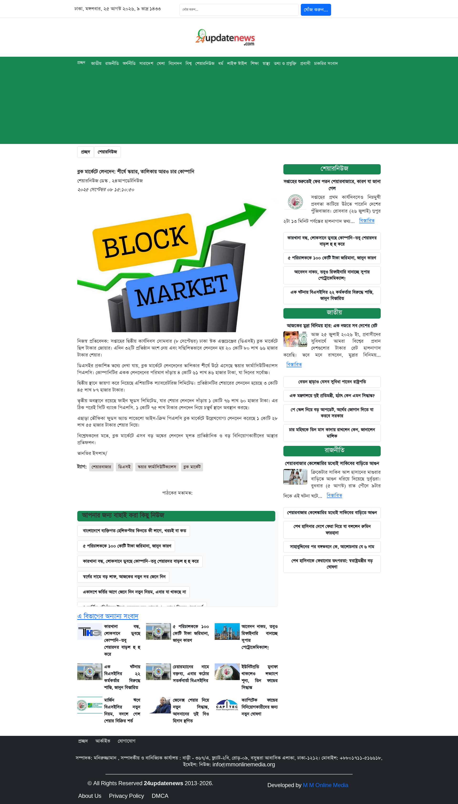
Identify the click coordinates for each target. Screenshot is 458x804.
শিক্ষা (255, 63)
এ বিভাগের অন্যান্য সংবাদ (107, 616)
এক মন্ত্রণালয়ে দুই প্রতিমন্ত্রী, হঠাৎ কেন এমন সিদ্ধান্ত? (332, 396)
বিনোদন (175, 63)
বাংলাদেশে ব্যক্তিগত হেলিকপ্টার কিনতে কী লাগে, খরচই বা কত (134, 531)
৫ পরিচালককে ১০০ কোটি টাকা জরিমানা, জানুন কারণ (127, 546)
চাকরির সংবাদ (326, 63)
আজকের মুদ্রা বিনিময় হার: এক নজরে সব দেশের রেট (332, 326)
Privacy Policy (126, 796)
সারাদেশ (146, 63)
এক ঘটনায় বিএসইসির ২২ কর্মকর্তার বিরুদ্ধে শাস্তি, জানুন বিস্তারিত (332, 295)
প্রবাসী (305, 63)
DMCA (160, 796)
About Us (89, 796)
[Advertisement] (229, 110)
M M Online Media (325, 785)
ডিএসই (124, 467)
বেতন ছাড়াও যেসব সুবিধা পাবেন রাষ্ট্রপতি (332, 382)
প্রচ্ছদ (81, 62)
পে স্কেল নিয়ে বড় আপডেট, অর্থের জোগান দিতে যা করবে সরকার (332, 413)
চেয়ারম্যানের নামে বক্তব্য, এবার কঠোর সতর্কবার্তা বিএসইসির (191, 674)
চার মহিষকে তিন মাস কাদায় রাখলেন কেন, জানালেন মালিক (332, 433)
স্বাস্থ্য (266, 63)
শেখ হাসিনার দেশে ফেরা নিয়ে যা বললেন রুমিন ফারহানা (332, 530)
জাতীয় (334, 312)
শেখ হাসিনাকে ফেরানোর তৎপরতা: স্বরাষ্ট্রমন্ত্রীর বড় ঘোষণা (332, 564)
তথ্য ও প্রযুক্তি (285, 63)
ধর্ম (220, 63)
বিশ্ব (189, 63)
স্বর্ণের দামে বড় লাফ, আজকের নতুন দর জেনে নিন (124, 577)
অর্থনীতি (129, 63)
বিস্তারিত (367, 220)
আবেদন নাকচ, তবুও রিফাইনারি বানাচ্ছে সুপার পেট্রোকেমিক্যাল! (332, 275)
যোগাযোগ (126, 741)
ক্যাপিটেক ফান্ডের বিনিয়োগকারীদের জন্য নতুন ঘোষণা (260, 707)
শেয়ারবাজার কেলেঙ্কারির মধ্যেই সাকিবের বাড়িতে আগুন (332, 463)
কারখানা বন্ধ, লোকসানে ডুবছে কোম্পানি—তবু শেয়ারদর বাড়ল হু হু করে (332, 241)
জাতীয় (96, 63)
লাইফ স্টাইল (237, 63)
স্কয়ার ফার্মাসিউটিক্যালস (157, 467)
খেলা (161, 63)
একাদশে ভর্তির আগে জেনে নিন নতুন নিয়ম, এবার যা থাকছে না (134, 592)
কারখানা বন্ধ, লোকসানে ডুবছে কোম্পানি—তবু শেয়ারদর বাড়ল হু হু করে (141, 561)
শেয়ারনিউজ (204, 63)
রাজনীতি (112, 63)
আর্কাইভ (102, 741)
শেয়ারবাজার (101, 467)
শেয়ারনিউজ (334, 168)
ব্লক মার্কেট (192, 467)
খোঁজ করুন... (316, 9)
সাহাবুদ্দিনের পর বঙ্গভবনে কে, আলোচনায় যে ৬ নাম (332, 547)
